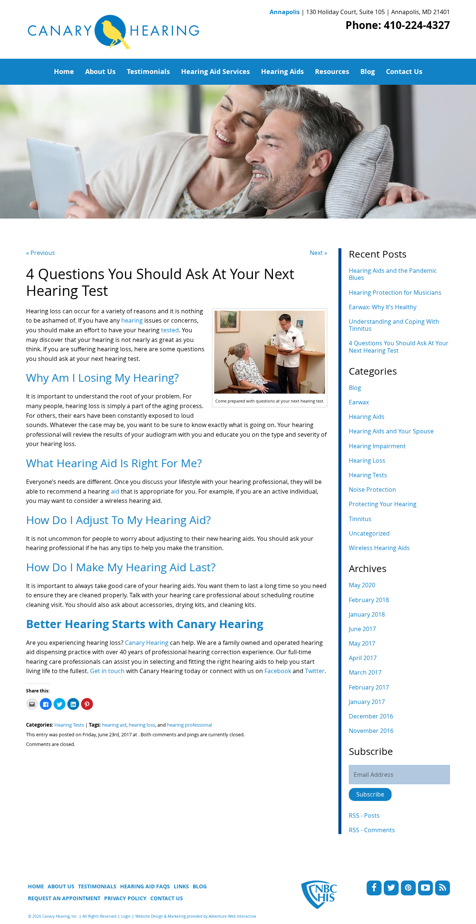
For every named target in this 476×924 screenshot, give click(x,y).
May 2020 (362, 585)
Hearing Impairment (377, 446)
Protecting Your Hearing (382, 504)
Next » (318, 253)
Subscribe (370, 794)
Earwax (359, 402)
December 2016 (371, 716)
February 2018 (369, 600)
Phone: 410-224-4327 (397, 25)
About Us (100, 71)
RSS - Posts (364, 815)
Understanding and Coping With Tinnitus (394, 325)
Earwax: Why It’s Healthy (382, 307)
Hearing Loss (367, 460)
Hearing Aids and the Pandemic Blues (393, 274)
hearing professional (189, 725)
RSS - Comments (372, 830)
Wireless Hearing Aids (379, 548)
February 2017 (369, 687)
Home (64, 71)
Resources (332, 71)
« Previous (40, 253)
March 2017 (365, 672)
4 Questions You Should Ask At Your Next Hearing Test (398, 346)
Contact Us (404, 71)
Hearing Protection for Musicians (395, 292)
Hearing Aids (282, 71)
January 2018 (367, 614)
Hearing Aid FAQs (145, 886)
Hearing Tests (69, 725)
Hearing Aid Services (215, 71)
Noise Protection (372, 489)
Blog (367, 71)
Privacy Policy (125, 898)
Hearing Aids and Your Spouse (391, 431)
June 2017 (362, 629)
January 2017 (367, 702)
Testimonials (148, 71)
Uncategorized (369, 533)
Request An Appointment (64, 898)
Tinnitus (360, 519)
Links (181, 886)
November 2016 (371, 731)
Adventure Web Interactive (232, 916)
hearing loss (142, 725)
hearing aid (114, 725)
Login (126, 916)
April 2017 (363, 658)
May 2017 (362, 643)
